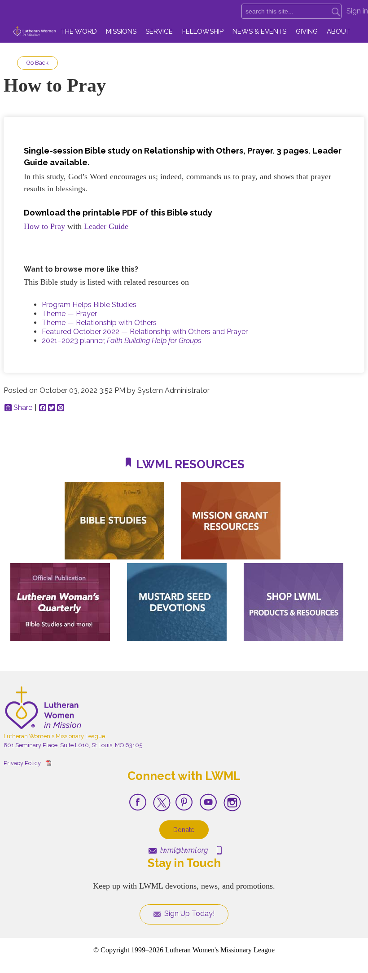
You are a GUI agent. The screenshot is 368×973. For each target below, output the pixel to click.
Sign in (357, 11)
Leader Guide (106, 226)
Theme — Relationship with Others (99, 322)
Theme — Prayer (69, 313)
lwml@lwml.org (183, 850)
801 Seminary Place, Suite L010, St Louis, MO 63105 (73, 745)
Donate (184, 829)
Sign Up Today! (188, 913)
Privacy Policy (22, 763)
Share (22, 407)
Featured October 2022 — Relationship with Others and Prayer (145, 331)
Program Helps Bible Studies (89, 304)
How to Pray (44, 226)
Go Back (37, 62)
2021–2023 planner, (121, 340)
